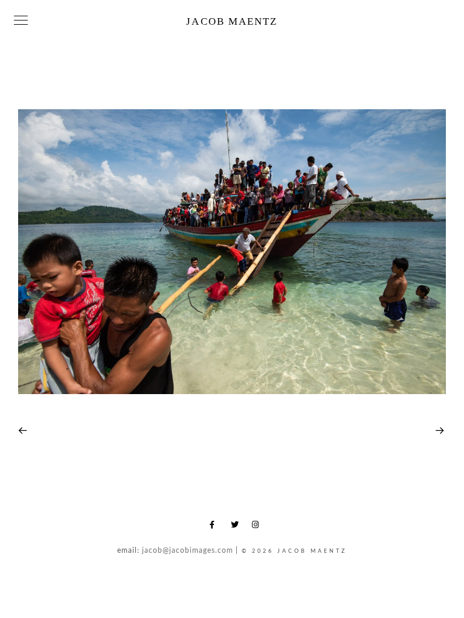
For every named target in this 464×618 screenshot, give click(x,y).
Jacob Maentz (231, 21)
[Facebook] (216, 527)
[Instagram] (258, 527)
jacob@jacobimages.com (187, 550)
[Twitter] (237, 527)
